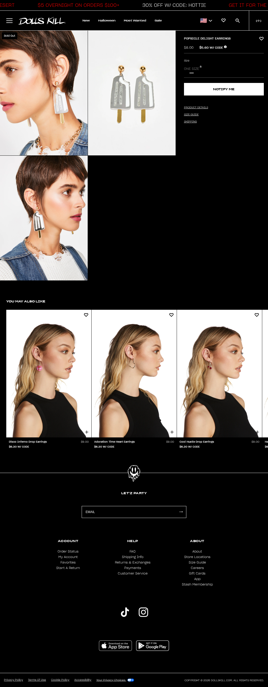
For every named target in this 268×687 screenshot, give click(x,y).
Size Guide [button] (191, 114)
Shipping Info (132, 557)
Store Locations (197, 557)
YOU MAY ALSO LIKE (25, 301)
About (197, 551)
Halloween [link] (106, 20)
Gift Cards (197, 573)
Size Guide (197, 562)
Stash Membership (197, 584)
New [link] (86, 20)
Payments (132, 568)
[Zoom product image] (44, 93)
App (197, 579)
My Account (68, 557)
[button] (77, 5)
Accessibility (82, 680)
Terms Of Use (37, 680)
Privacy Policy (13, 680)
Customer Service (133, 573)
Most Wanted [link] (135, 20)
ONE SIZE (191, 68)
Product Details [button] (196, 107)
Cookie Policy (60, 680)
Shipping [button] (190, 121)
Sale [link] (158, 20)
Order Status (68, 551)
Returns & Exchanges (132, 562)
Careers (197, 568)
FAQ (133, 551)
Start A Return (68, 568)
